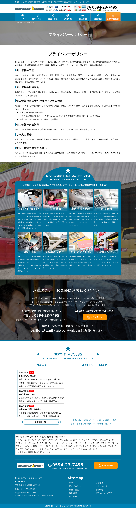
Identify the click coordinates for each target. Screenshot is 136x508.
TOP (22, 18)
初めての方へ (37, 18)
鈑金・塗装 (52, 18)
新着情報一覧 (40, 422)
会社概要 (98, 18)
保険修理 (68, 18)
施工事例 (83, 18)
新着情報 (99, 489)
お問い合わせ (101, 486)
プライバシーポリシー (105, 493)
